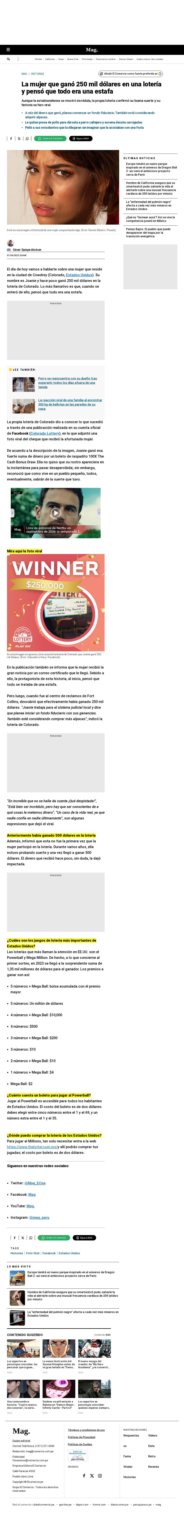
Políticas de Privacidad (81, 1437)
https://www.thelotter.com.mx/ (32, 1147)
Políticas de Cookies (80, 1444)
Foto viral (32, 1253)
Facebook (49, 1253)
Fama (127, 1456)
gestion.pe (65, 1504)
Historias (17, 1253)
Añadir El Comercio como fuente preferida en (131, 73)
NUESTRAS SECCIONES (135, 1430)
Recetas (153, 1466)
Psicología (87, 59)
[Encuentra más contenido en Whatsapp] (27, 138)
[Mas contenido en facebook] (84, 1476)
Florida (38, 59)
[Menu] (10, 50)
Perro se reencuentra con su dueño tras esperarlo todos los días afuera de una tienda (67, 383)
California (50, 59)
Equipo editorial (21, 1440)
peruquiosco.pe (142, 1504)
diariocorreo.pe (120, 1504)
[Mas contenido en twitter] (92, 1476)
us (125, 1446)
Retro (152, 1456)
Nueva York (72, 59)
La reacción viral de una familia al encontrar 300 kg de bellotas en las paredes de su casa (70, 404)
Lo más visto (19, 1266)
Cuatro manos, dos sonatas (150, 59)
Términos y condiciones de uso (86, 1430)
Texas (61, 59)
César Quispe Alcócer (27, 249)
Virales (127, 1466)
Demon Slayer (126, 59)
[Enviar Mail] (9, 249)
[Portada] (21, 1437)
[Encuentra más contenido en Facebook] (11, 138)
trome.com (100, 1504)
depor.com (82, 1504)
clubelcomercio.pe (44, 1504)
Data (151, 1446)
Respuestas (131, 1435)
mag (158, 1504)
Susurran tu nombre (106, 59)
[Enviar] (8, 59)
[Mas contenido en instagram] (100, 1476)
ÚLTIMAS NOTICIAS (139, 158)
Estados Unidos (69, 1253)
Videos (152, 1435)
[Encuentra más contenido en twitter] (19, 138)
